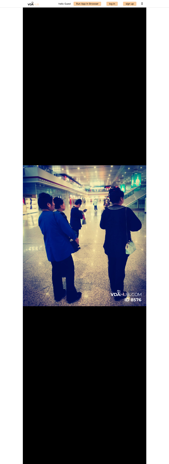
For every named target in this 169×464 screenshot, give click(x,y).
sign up (130, 3)
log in (112, 3)
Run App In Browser (87, 3)
